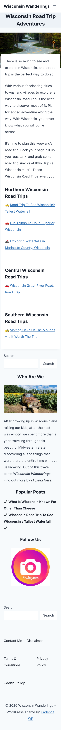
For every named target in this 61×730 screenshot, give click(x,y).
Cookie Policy (14, 683)
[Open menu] (54, 6)
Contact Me (13, 641)
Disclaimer (35, 641)
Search (9, 356)
